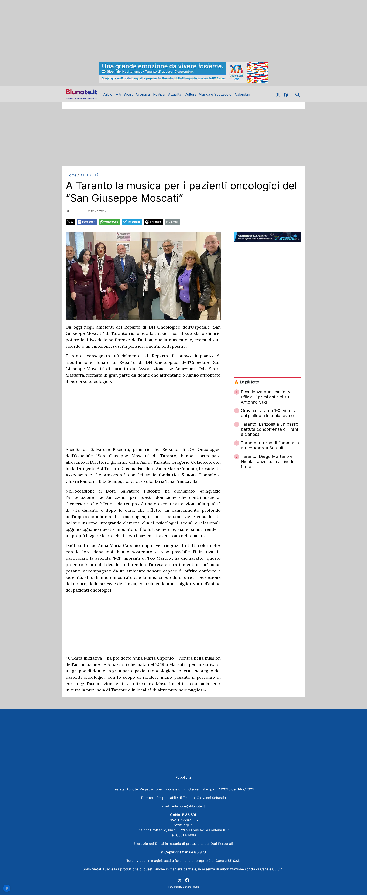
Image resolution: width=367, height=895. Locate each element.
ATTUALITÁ (89, 175)
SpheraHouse (191, 886)
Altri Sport (124, 94)
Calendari (242, 94)
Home (71, 175)
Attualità (174, 94)
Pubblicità (183, 777)
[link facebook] (285, 94)
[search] (297, 94)
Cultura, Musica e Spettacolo (208, 94)
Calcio (107, 94)
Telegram (133, 221)
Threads (155, 221)
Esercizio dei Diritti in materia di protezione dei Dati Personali (183, 843)
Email (174, 221)
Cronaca (143, 94)
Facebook (88, 221)
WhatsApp (111, 221)
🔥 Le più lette (246, 382)
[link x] (278, 94)
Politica (159, 94)
